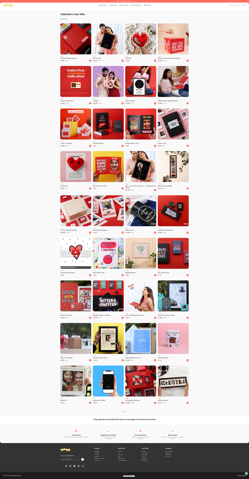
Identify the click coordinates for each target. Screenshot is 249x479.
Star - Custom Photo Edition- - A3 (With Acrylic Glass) (140, 186)
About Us (120, 451)
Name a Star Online (99, 400)
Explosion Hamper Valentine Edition (169, 58)
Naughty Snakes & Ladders (101, 315)
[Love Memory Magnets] (108, 210)
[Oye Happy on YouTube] (74, 466)
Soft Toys (143, 456)
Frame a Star (97, 58)
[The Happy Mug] (173, 338)
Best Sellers (97, 453)
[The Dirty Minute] (108, 124)
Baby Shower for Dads (99, 458)
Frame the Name (163, 400)
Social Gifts (97, 454)
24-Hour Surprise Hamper (68, 230)
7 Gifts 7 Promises (66, 143)
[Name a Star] (140, 210)
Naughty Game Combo (165, 230)
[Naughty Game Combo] (173, 210)
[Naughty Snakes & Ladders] (108, 295)
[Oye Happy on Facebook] (66, 466)
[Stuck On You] (173, 124)
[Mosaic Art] (75, 381)
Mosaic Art (63, 400)
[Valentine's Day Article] (108, 338)
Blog (119, 453)
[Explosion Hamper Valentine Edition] (173, 38)
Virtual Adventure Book (67, 273)
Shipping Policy (168, 454)
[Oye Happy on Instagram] (70, 466)
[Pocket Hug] (75, 166)
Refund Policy (168, 456)
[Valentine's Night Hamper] (75, 38)
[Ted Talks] (140, 38)
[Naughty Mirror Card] (140, 124)
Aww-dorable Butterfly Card (134, 315)
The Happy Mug (163, 358)
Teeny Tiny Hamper (66, 358)
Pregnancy (97, 456)
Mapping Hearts (130, 273)
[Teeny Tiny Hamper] (75, 338)
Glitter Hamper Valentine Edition (168, 101)
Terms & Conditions (122, 460)
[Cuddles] (108, 81)
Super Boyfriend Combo (133, 358)
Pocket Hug (64, 186)
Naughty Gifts (144, 460)
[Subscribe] (82, 459)
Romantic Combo (66, 315)
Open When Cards (99, 273)
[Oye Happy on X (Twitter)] (82, 466)
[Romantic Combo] (75, 295)
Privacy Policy (121, 458)
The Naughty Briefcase (132, 400)
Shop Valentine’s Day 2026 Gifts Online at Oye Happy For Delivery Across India (125, 419)
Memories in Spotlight (165, 186)
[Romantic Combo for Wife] (173, 295)
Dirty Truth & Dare (163, 273)
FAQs (119, 456)
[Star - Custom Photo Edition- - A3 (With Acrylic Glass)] (140, 166)
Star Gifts (143, 451)
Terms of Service (168, 451)
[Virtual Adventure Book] (75, 253)
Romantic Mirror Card (100, 186)
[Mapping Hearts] (140, 253)
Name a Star (129, 230)
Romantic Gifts (145, 454)
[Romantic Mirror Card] (108, 166)
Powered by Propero (16, 475)
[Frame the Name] (173, 381)
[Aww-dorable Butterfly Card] (140, 295)
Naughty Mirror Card (132, 143)
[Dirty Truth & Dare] (173, 253)
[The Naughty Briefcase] (140, 381)
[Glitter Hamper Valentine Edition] (173, 81)
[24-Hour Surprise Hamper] (75, 210)
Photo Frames (144, 453)
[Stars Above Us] (140, 81)
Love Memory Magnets (100, 230)
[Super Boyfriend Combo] (140, 338)
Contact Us (120, 454)
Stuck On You (162, 143)
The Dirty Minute (98, 143)
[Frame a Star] (108, 38)
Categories (97, 451)
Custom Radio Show (66, 101)
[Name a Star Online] (108, 381)
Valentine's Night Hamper (68, 58)
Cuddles (95, 101)
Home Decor (97, 460)
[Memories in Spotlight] (173, 166)
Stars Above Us (130, 101)
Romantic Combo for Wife (166, 315)
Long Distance (145, 458)
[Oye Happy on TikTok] (78, 466)
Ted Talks (128, 58)
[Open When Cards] (108, 253)
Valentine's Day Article (100, 358)
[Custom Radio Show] (75, 81)
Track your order (232, 5)
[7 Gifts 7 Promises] (75, 124)
